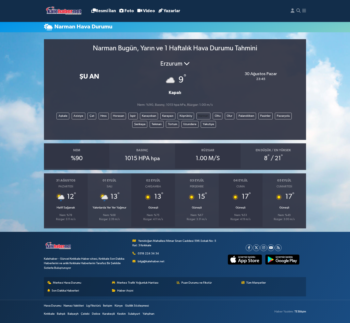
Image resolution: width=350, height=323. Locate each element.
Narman (203, 115)
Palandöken (246, 115)
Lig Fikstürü (93, 305)
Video (149, 11)
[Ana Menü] (304, 11)
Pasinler (265, 115)
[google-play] (282, 260)
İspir (133, 115)
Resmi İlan (106, 11)
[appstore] (245, 260)
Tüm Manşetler (256, 282)
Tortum (172, 124)
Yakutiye (208, 124)
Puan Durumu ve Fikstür (196, 282)
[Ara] (298, 11)
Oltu (218, 115)
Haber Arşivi (125, 290)
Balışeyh (73, 313)
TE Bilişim (300, 311)
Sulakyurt (134, 313)
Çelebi (85, 313)
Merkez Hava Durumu (67, 282)
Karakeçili (108, 313)
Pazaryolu (283, 115)
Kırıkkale (49, 313)
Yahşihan (148, 313)
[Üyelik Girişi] (293, 11)
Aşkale (63, 115)
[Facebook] (249, 247)
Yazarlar (171, 11)
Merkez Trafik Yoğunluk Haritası (137, 282)
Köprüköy (186, 115)
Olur (229, 115)
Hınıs (103, 115)
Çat (92, 115)
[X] (256, 247)
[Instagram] (263, 247)
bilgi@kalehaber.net (151, 261)
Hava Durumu (52, 305)
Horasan (118, 115)
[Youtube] (271, 247)
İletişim (107, 305)
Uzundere (189, 124)
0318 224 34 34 (148, 253)
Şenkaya (139, 124)
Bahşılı (61, 313)
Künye (119, 305)
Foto (129, 11)
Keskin (121, 313)
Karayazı (167, 115)
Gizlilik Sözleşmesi (137, 305)
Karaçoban (149, 115)
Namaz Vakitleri (74, 305)
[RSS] (278, 247)
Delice (96, 313)
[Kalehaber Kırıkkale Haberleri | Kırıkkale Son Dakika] (65, 11)
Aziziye (78, 115)
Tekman (157, 124)
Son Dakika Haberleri (65, 290)
